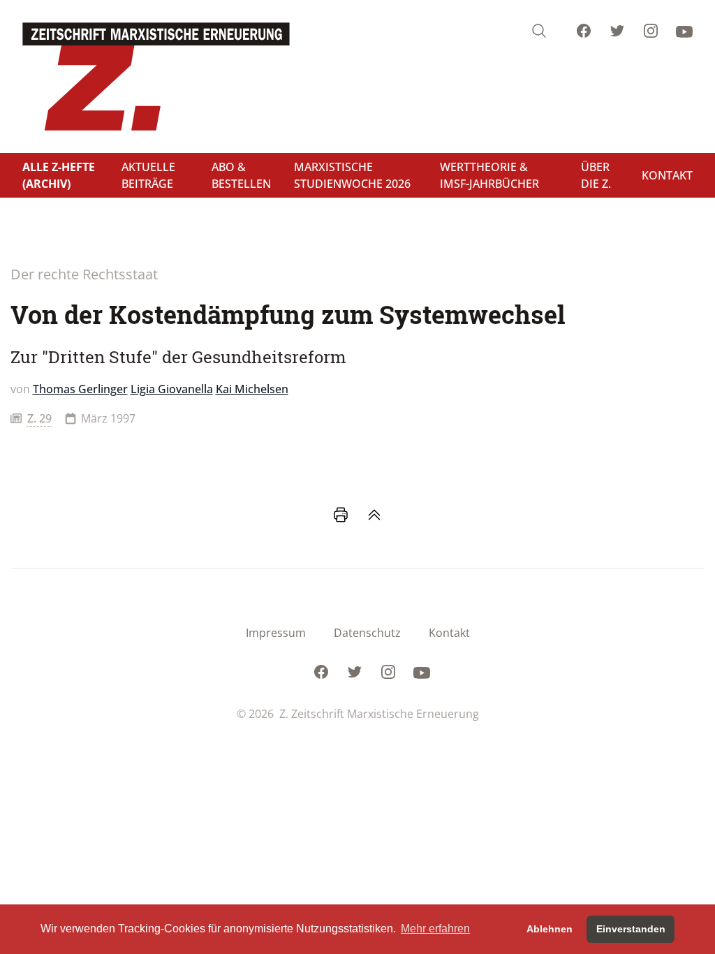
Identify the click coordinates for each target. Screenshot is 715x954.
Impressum (276, 632)
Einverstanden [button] (630, 928)
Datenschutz (367, 632)
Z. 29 (39, 418)
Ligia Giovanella (172, 389)
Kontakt (449, 632)
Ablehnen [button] (549, 928)
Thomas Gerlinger (80, 389)
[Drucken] (340, 514)
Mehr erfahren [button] (435, 928)
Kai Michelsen (252, 389)
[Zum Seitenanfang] (374, 514)
